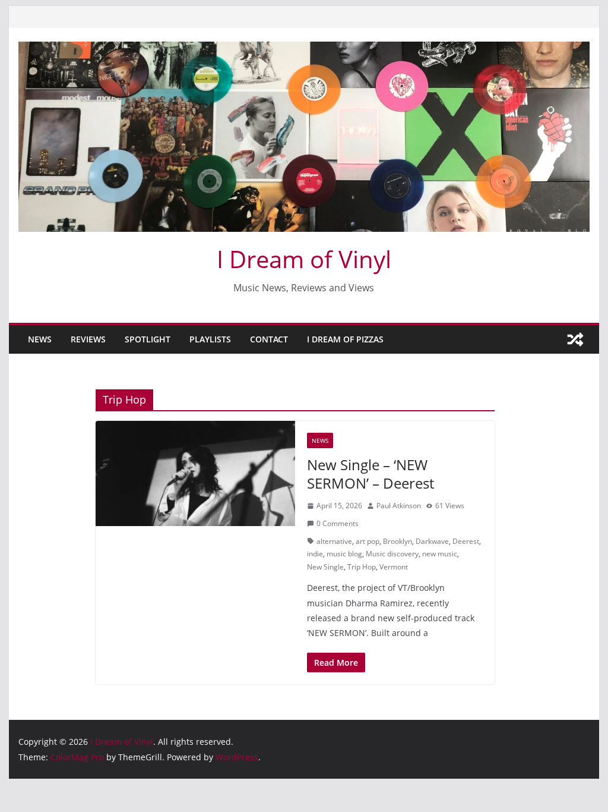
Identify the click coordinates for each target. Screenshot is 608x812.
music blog (344, 554)
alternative (334, 541)
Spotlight (147, 339)
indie (315, 554)
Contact (269, 339)
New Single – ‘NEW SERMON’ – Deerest (370, 474)
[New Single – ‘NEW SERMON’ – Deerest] (195, 473)
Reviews (88, 339)
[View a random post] (575, 339)
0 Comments (337, 523)
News (40, 339)
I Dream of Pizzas (345, 339)
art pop (367, 541)
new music (439, 554)
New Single (325, 567)
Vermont (393, 567)
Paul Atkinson (398, 506)
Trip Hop (361, 567)
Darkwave (432, 541)
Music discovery (392, 554)
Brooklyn (397, 541)
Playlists (210, 339)
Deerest (465, 541)
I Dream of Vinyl (304, 259)
